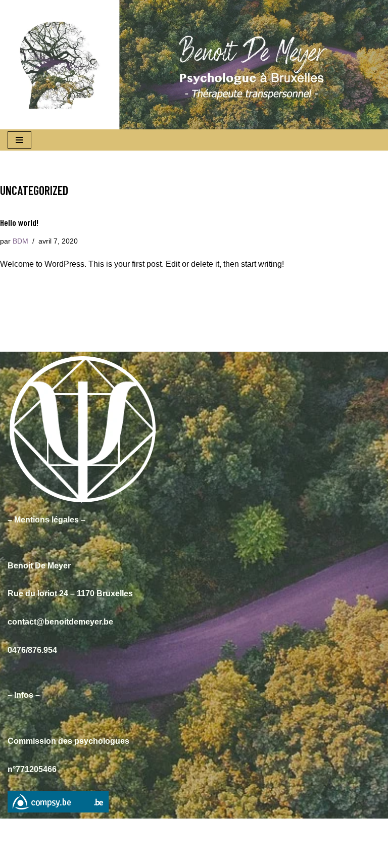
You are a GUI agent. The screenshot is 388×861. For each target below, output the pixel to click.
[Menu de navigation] (19, 140)
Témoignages (212, 850)
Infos (165, 850)
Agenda (128, 850)
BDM (20, 241)
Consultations (75, 850)
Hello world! (19, 222)
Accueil (23, 850)
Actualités (269, 850)
